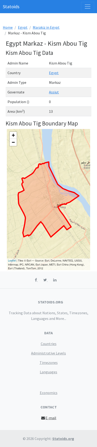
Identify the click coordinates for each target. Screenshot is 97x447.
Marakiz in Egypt (46, 27)
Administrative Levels (48, 353)
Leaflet (12, 260)
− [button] (13, 142)
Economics (48, 392)
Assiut (54, 92)
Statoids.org (63, 438)
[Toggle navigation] (87, 6)
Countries (49, 343)
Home (8, 27)
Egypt (23, 27)
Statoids (11, 6)
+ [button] (13, 135)
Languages (48, 372)
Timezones (49, 362)
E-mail (50, 417)
